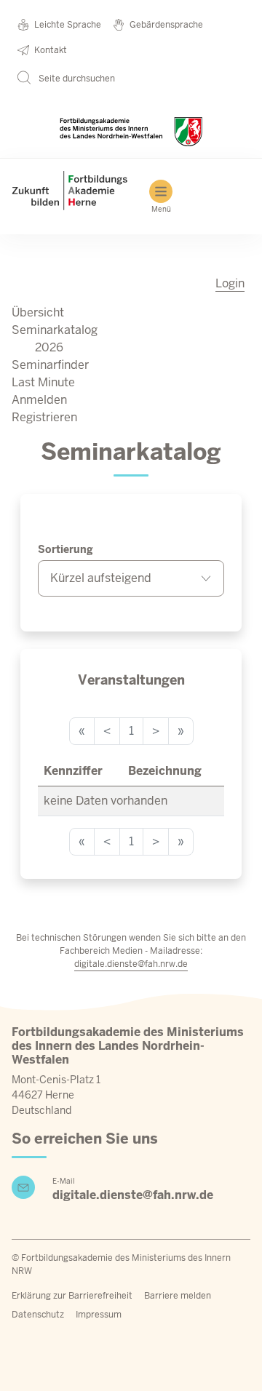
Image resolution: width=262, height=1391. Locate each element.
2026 (49, 347)
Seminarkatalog (55, 330)
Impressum (99, 1314)
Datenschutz (38, 1314)
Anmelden (39, 399)
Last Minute (43, 382)
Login (230, 283)
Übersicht (38, 312)
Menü (161, 209)
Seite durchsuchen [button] (75, 78)
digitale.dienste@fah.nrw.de (131, 964)
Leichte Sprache (67, 25)
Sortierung (65, 549)
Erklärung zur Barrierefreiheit (72, 1296)
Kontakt (50, 50)
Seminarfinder (50, 364)
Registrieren (44, 417)
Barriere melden (177, 1296)
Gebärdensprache (166, 25)
